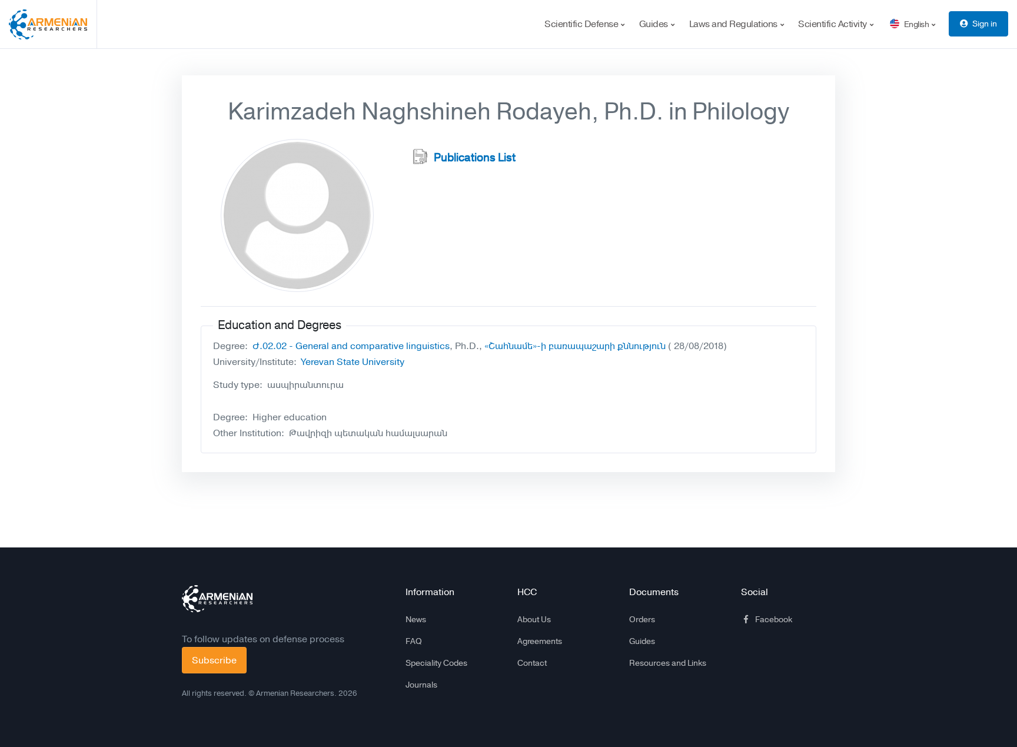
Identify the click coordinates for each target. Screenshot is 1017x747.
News (416, 619)
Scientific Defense (582, 24)
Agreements (539, 641)
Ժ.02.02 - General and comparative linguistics (351, 346)
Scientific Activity (833, 24)
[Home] (53, 24)
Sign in (984, 23)
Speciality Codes (436, 663)
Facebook (773, 619)
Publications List (475, 157)
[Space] (217, 598)
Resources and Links (667, 663)
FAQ (414, 641)
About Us (534, 619)
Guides (654, 24)
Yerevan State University (352, 362)
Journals (421, 684)
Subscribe (214, 660)
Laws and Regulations (734, 24)
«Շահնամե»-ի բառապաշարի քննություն (575, 346)
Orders (642, 619)
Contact (532, 663)
